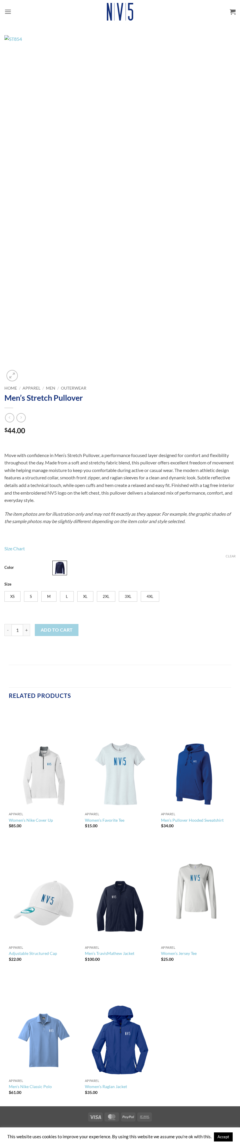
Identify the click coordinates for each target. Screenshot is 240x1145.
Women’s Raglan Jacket (106, 1086)
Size (7, 584)
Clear (231, 556)
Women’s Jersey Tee (179, 953)
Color (9, 568)
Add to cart (57, 629)
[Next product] (9, 417)
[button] (7, 11)
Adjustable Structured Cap (33, 953)
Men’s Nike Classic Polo (30, 1086)
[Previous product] (20, 417)
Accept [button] (223, 1136)
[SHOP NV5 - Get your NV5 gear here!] (120, 11)
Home (10, 388)
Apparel (31, 388)
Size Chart (14, 548)
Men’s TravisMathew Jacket (109, 953)
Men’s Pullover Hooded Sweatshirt (192, 820)
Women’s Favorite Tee (104, 820)
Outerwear (73, 388)
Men (50, 388)
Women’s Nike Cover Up (31, 820)
